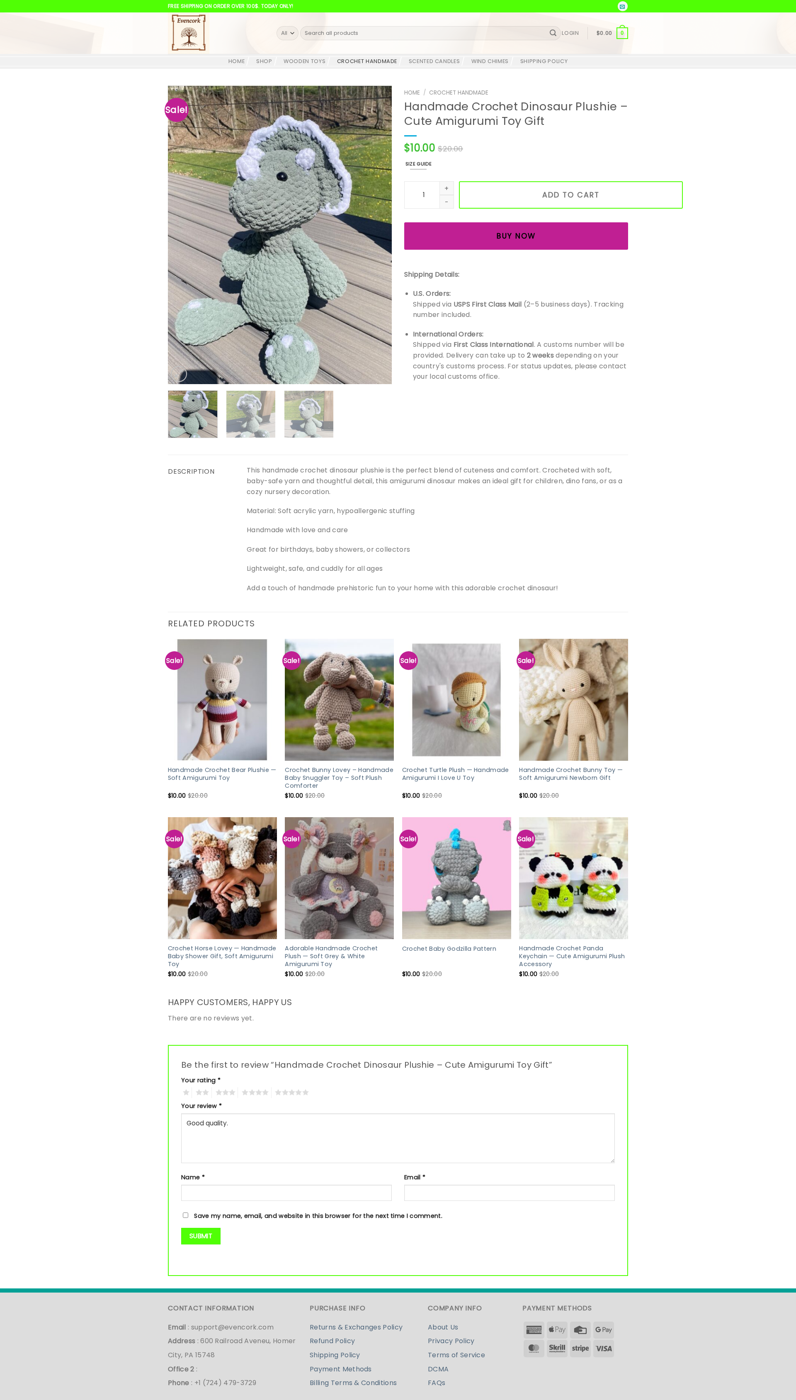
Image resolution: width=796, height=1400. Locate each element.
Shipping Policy (544, 61)
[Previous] (182, 235)
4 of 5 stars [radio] (253, 1092)
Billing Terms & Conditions (353, 1383)
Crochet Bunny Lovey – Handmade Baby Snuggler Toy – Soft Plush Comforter (339, 777)
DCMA (438, 1369)
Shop (264, 61)
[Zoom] (179, 374)
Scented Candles (434, 61)
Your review (201, 1106)
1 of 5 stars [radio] (184, 1092)
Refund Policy (332, 1341)
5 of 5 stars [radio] (290, 1092)
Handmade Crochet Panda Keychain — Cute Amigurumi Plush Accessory (572, 956)
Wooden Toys (304, 61)
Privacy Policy (451, 1341)
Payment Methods (341, 1369)
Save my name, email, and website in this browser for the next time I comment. (318, 1216)
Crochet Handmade (367, 61)
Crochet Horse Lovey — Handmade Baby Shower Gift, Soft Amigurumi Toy (222, 956)
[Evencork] (216, 33)
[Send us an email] (623, 6)
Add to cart (570, 195)
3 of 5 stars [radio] (223, 1092)
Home (412, 93)
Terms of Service (456, 1355)
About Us (443, 1327)
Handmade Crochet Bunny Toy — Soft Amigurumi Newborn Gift (571, 774)
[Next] (376, 235)
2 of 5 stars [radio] (200, 1092)
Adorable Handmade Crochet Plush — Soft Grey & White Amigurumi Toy (331, 956)
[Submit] (553, 33)
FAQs (436, 1383)
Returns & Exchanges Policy (356, 1327)
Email (414, 1177)
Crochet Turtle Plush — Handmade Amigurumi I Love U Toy (455, 774)
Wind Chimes (490, 61)
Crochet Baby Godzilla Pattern (449, 949)
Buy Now (516, 236)
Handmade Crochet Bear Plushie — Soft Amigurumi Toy (222, 774)
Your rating (201, 1080)
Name (193, 1177)
